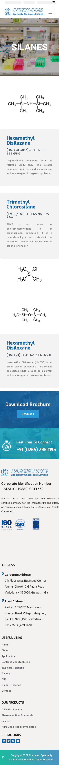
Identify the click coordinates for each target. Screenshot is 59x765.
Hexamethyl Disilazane (21, 140)
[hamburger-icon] (50, 12)
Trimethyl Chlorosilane (21, 204)
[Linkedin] (4, 741)
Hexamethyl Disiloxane (21, 345)
